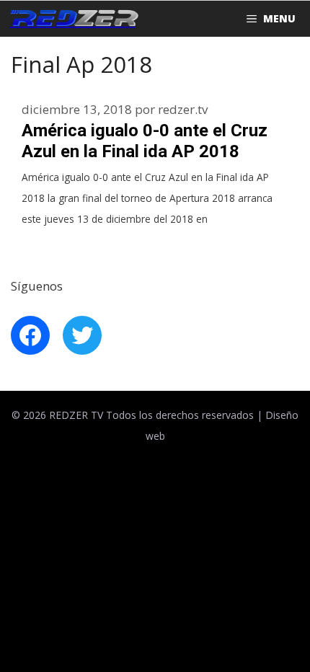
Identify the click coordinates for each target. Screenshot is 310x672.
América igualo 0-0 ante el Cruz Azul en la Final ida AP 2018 (144, 141)
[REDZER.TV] (72, 19)
